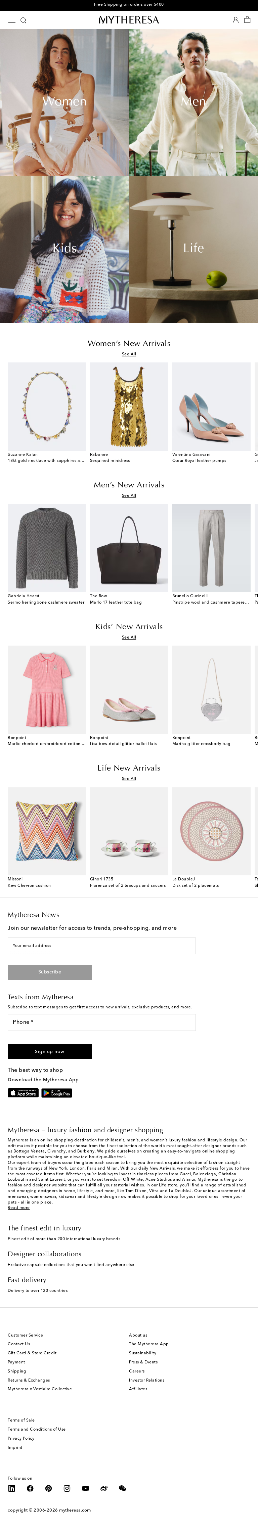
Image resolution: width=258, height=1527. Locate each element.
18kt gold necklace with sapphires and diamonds (57, 461)
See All (129, 354)
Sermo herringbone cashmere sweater (46, 603)
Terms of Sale (21, 1421)
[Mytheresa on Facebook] (30, 1488)
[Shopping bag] (247, 20)
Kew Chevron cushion (29, 886)
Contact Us (19, 1344)
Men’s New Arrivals (129, 485)
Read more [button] (19, 1208)
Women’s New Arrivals (129, 344)
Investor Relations (146, 1381)
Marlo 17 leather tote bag (116, 603)
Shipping (17, 1371)
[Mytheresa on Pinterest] (49, 1488)
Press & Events (143, 1362)
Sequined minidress (110, 461)
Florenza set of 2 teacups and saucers (128, 886)
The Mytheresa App (149, 1344)
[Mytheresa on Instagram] (67, 1488)
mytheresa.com (75, 1510)
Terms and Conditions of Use (37, 1430)
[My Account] (236, 20)
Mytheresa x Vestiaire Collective (40, 1389)
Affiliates (138, 1389)
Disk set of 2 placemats (195, 886)
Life (193, 249)
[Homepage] (129, 20)
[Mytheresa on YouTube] (86, 1488)
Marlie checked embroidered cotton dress (50, 744)
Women (64, 102)
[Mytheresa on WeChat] (123, 1488)
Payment (16, 1362)
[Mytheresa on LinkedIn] (12, 1488)
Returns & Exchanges (29, 1381)
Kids (64, 249)
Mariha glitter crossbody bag (201, 744)
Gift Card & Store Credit (32, 1353)
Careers (137, 1371)
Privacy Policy (21, 1439)
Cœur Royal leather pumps (199, 461)
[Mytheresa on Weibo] (104, 1488)
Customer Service (25, 1336)
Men (193, 102)
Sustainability (142, 1353)
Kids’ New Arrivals (129, 627)
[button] (50, 1051)
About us (138, 1336)
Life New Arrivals (129, 769)
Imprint (15, 1448)
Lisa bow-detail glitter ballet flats (123, 744)
